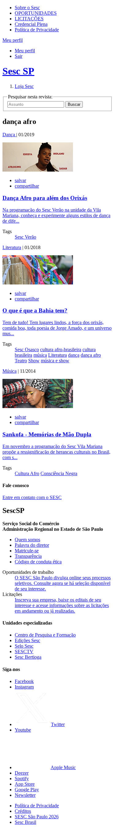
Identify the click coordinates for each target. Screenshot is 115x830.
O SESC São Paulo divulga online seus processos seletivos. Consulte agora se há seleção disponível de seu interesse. (63, 583)
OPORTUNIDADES (36, 13)
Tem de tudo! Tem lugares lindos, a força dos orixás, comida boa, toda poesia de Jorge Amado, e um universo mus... (57, 328)
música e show (55, 360)
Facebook (24, 681)
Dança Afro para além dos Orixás (44, 198)
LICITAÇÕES (29, 18)
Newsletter (25, 795)
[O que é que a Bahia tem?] (37, 282)
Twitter (58, 724)
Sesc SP (18, 71)
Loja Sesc (24, 86)
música (40, 355)
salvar (20, 180)
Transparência (28, 556)
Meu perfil (25, 50)
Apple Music (63, 767)
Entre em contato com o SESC (32, 497)
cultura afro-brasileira (60, 349)
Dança (9, 134)
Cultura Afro (27, 473)
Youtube (23, 730)
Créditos (23, 811)
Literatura (11, 247)
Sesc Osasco (27, 349)
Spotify (22, 778)
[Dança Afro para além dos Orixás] (37, 170)
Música (9, 371)
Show (34, 360)
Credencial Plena (31, 24)
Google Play (27, 789)
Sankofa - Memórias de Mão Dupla (46, 434)
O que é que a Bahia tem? (34, 310)
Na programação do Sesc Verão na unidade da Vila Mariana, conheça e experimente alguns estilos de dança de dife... (56, 215)
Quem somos (27, 539)
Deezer (22, 773)
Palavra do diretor (32, 545)
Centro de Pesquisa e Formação (45, 634)
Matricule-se (27, 550)
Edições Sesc (27, 640)
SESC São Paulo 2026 (37, 816)
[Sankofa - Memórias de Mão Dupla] (37, 406)
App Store (25, 784)
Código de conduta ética (38, 561)
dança (73, 355)
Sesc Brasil (25, 822)
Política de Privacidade (37, 29)
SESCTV (24, 651)
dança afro (91, 355)
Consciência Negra (58, 473)
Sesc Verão (25, 237)
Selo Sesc (24, 646)
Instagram (24, 686)
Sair (18, 56)
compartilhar (27, 186)
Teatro (21, 360)
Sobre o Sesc (27, 7)
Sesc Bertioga (28, 657)
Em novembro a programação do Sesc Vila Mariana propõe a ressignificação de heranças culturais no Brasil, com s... (56, 452)
